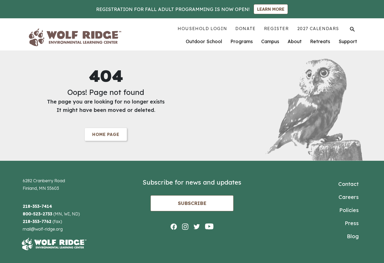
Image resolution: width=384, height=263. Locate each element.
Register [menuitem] (276, 28)
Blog (353, 236)
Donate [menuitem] (245, 28)
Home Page (105, 134)
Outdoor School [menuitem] (204, 41)
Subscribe (192, 203)
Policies (349, 210)
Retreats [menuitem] (320, 41)
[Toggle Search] (352, 29)
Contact (348, 184)
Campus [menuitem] (270, 41)
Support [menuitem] (348, 41)
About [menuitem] (295, 41)
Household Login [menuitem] (202, 28)
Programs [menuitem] (241, 41)
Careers (349, 197)
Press (352, 223)
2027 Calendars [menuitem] (318, 28)
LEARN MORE (270, 9)
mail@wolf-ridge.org (43, 229)
